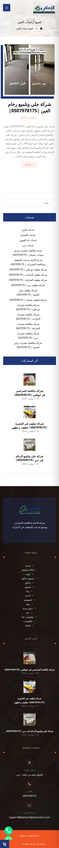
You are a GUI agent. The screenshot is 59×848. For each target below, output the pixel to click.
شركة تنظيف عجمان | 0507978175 (28, 299)
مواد (28, 604)
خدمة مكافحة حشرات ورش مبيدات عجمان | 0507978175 (28, 253)
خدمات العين (28, 229)
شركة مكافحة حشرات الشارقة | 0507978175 (28, 326)
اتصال (28, 625)
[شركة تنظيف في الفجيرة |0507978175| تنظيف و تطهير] (29, 412)
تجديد (27, 565)
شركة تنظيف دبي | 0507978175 (28, 285)
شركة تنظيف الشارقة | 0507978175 (28, 280)
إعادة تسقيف (27, 569)
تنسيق (28, 586)
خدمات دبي (28, 245)
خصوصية (28, 599)
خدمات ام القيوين (28, 240)
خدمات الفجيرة (28, 235)
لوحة (28, 574)
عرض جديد (28, 608)
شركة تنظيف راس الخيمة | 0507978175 (28, 292)
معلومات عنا (28, 616)
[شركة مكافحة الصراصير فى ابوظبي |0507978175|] (29, 379)
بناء (27, 591)
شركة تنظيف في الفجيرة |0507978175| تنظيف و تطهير (29, 425)
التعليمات (27, 621)
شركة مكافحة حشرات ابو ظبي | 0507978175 (28, 307)
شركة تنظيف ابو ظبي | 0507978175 (28, 269)
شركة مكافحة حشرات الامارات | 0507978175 (28, 316)
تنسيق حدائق (28, 578)
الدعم (28, 595)
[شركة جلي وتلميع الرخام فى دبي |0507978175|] (29, 445)
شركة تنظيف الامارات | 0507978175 (28, 274)
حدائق (28, 582)
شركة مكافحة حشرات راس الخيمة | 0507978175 (28, 345)
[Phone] (8, 830)
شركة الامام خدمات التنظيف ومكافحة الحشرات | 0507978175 (28, 262)
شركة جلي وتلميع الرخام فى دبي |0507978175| (29, 458)
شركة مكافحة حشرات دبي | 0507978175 (28, 335)
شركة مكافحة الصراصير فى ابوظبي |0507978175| (29, 392)
